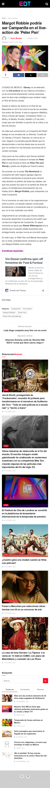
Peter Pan (22, 312)
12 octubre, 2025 (9, 663)
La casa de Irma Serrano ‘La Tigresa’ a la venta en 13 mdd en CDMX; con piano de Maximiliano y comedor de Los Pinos (23, 656)
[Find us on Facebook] (22, 776)
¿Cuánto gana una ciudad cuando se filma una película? (24, 561)
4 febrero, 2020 (32, 38)
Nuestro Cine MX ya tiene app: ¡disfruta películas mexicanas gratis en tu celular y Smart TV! (31, 709)
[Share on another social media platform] (42, 75)
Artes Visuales (13, 18)
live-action (27, 309)
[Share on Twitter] (30, 75)
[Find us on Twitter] (28, 777)
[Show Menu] (3, 4)
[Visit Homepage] (25, 4)
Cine (6, 390)
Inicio (4, 18)
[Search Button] (47, 4)
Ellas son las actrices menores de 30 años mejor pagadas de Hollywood (30, 696)
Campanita (15, 309)
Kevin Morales (16, 38)
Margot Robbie (9, 312)
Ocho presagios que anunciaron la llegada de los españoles (29, 732)
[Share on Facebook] (18, 75)
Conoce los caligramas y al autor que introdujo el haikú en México (30, 743)
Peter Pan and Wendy (12, 316)
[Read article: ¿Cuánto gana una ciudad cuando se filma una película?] (25, 540)
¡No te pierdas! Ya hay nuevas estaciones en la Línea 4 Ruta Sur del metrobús (30, 755)
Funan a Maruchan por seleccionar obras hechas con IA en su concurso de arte (23, 607)
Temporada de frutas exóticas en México (28, 721)
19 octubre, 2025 (9, 411)
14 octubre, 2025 (9, 613)
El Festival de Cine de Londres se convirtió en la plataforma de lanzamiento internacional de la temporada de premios (24, 513)
